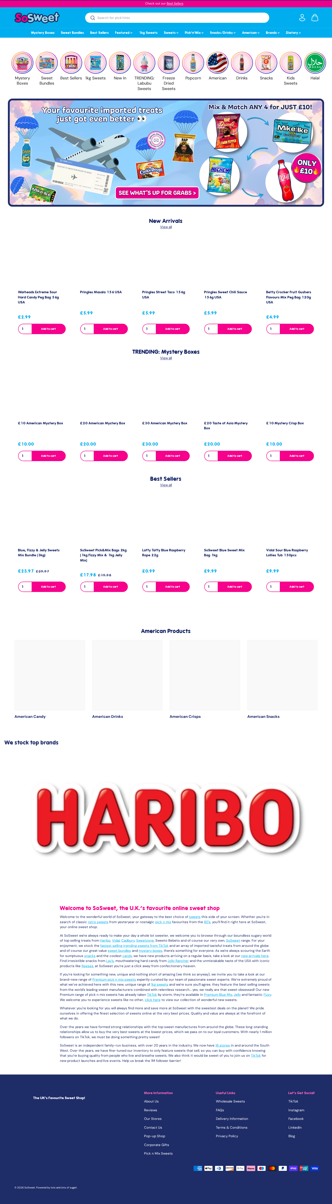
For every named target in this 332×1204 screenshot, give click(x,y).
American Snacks (263, 716)
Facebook (296, 1118)
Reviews (150, 1110)
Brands (273, 32)
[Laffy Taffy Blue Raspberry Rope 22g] (166, 520)
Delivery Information (232, 1118)
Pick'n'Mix (194, 32)
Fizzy (267, 994)
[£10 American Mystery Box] (42, 393)
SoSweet (233, 940)
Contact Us (153, 1127)
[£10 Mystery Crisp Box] (290, 393)
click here (153, 1000)
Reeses (87, 966)
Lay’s (110, 961)
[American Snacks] (283, 675)
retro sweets (98, 922)
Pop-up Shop (154, 1136)
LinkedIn (295, 1127)
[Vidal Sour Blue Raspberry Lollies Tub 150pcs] (290, 520)
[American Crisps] (205, 675)
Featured (124, 32)
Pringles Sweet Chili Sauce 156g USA (225, 294)
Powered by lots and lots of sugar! (56, 1187)
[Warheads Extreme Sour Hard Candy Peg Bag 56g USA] (42, 262)
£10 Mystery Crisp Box (285, 423)
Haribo (105, 940)
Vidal (116, 940)
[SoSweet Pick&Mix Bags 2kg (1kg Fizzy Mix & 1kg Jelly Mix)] (104, 520)
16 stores (222, 1045)
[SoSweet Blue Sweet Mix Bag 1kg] (228, 520)
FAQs (220, 1110)
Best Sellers (175, 3)
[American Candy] (50, 675)
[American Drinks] (127, 675)
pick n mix (163, 922)
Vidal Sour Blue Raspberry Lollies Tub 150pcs (287, 552)
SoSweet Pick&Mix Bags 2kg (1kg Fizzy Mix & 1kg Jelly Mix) (103, 555)
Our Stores (153, 1118)
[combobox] (177, 18)
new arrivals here (255, 956)
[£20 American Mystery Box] (104, 393)
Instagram (296, 1110)
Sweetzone (145, 940)
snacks (90, 956)
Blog (291, 1136)
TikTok (152, 994)
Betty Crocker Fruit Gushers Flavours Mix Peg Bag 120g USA (288, 297)
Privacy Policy (227, 1136)
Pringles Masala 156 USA (101, 292)
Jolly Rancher (178, 961)
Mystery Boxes (43, 33)
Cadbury (128, 940)
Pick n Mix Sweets (158, 1153)
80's (207, 922)
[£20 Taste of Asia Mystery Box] (228, 393)
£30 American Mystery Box (164, 423)
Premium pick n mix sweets (114, 979)
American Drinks (107, 716)
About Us (151, 1101)
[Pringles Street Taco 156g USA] (166, 262)
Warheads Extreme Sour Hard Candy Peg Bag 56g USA (38, 297)
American (251, 32)
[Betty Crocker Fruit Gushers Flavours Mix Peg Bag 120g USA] (290, 262)
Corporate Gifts (156, 1145)
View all (166, 227)
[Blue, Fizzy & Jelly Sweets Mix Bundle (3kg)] (42, 520)
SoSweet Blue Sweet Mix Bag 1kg (224, 552)
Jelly (237, 994)
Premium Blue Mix (218, 994)
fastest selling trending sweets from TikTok (134, 945)
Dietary (294, 32)
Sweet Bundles (72, 33)
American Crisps (185, 716)
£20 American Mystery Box (102, 423)
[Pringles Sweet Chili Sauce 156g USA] (228, 262)
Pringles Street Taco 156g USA (163, 294)
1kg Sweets (148, 33)
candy (127, 956)
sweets (195, 917)
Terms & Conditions (232, 1127)
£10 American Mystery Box (40, 423)
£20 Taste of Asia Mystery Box (226, 425)
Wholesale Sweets (230, 1101)
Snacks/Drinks (223, 32)
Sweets (171, 32)
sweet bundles (119, 950)
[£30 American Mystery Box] (166, 393)
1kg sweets (159, 984)
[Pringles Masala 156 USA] (104, 262)
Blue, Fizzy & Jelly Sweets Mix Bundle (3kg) (39, 552)
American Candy (30, 716)
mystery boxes (150, 950)
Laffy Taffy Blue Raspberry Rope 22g (163, 552)
